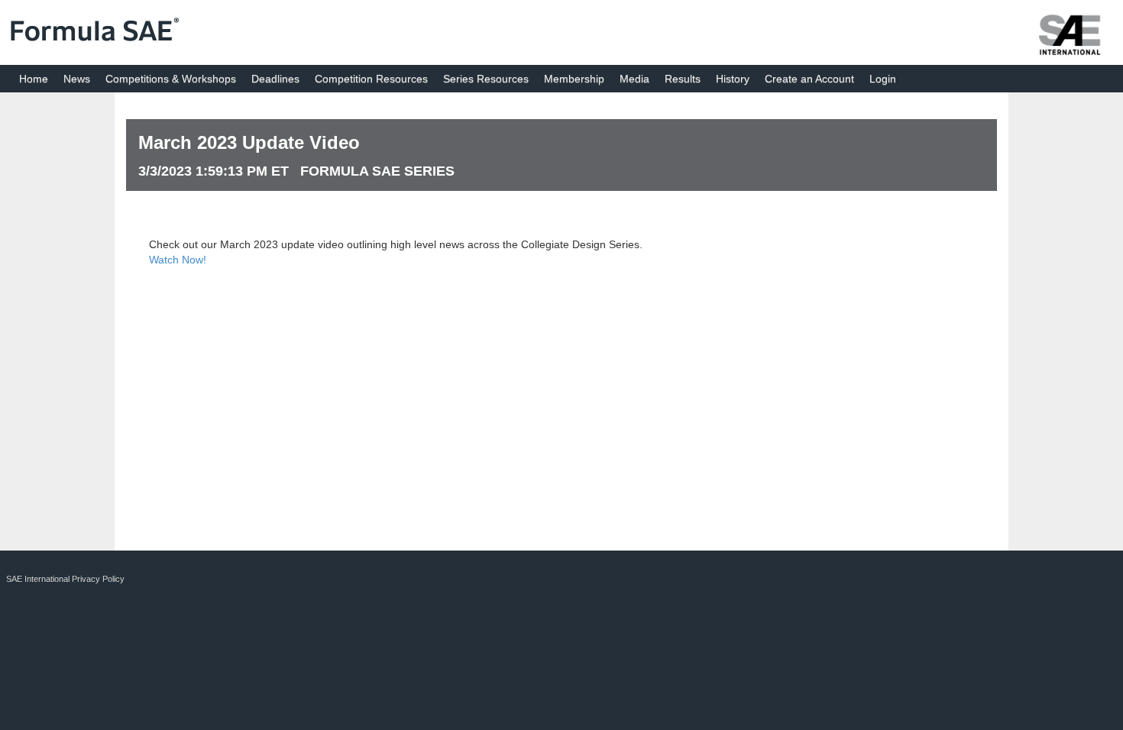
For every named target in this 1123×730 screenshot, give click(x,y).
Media (634, 79)
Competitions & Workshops (170, 79)
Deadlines (275, 79)
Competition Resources (371, 79)
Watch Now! (177, 260)
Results (683, 79)
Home (33, 79)
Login (882, 79)
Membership (574, 79)
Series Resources (486, 79)
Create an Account (809, 79)
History (732, 79)
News (76, 79)
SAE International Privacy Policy (65, 578)
